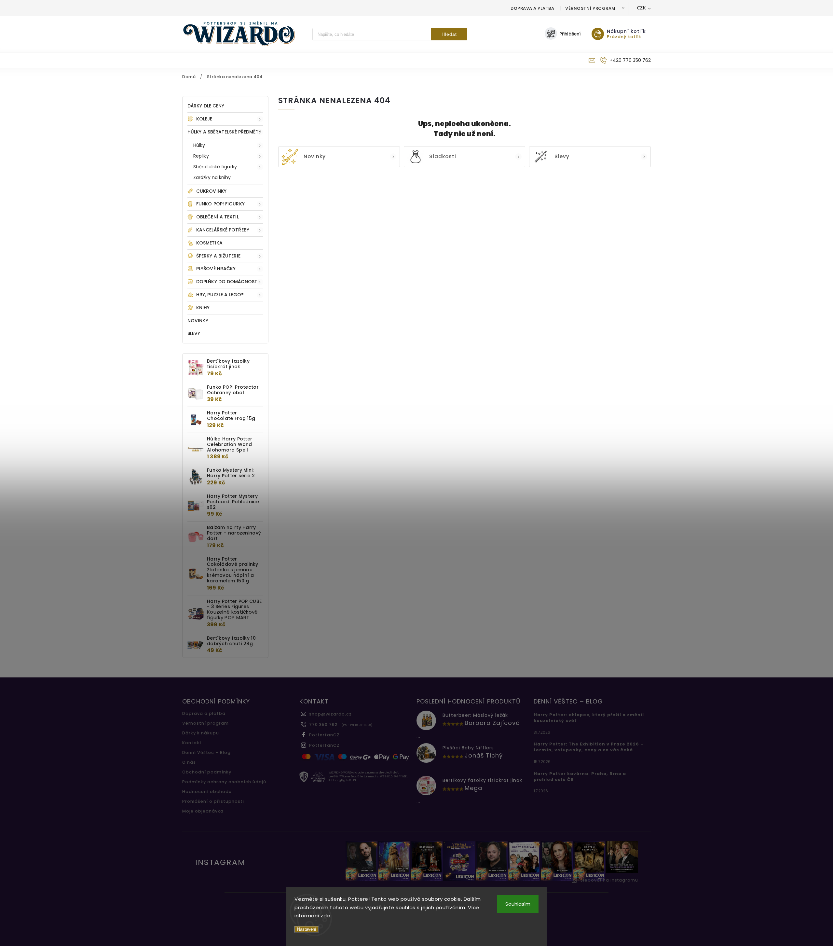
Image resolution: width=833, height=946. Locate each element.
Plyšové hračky (216, 268)
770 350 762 (323, 724)
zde (325, 915)
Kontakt (192, 742)
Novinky (197, 320)
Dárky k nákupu (200, 733)
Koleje (204, 119)
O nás (189, 762)
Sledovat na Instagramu (609, 880)
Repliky (201, 156)
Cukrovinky (211, 191)
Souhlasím (517, 903)
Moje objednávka (203, 811)
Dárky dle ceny (205, 106)
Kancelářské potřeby (222, 230)
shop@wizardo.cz (330, 714)
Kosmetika (209, 243)
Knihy (203, 307)
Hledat (449, 34)
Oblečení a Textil (217, 217)
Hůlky (199, 145)
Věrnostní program (590, 8)
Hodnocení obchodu (207, 791)
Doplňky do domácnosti (227, 281)
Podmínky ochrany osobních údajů (224, 782)
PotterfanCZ (324, 735)
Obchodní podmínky (206, 772)
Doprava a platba (532, 8)
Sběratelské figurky (215, 166)
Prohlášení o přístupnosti (213, 801)
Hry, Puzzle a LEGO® (220, 294)
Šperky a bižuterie (218, 256)
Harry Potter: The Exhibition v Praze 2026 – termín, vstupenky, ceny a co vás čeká (589, 747)
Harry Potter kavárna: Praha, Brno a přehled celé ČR (580, 776)
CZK (641, 8)
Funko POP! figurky (220, 204)
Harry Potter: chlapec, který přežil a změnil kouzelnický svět (589, 717)
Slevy (193, 333)
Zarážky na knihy (212, 177)
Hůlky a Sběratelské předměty (224, 132)
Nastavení (306, 929)
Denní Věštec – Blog (206, 752)
